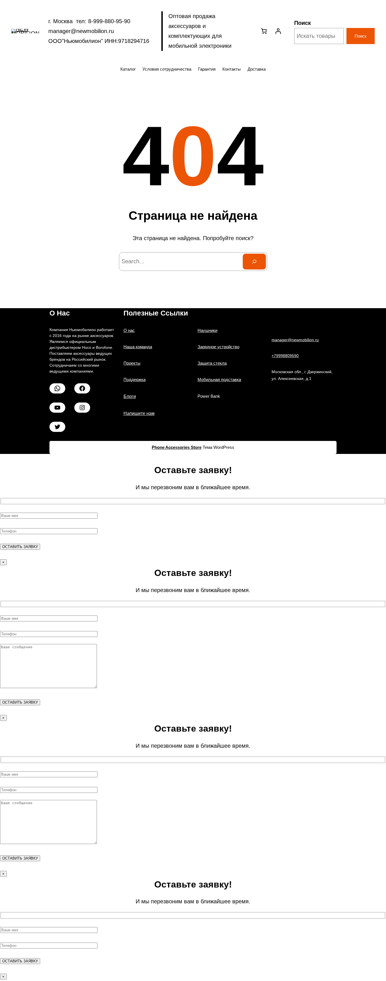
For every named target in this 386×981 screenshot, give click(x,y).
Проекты (131, 363)
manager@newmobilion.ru (295, 340)
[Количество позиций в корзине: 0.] (264, 31)
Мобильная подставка (219, 379)
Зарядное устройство (218, 346)
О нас (129, 330)
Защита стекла (212, 363)
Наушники (207, 330)
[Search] (254, 261)
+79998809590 (285, 355)
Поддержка (134, 379)
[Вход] (278, 31)
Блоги (129, 396)
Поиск (302, 23)
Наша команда (137, 346)
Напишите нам (139, 413)
